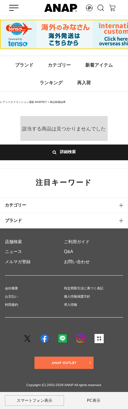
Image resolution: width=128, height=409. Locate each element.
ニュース (13, 251)
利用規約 (11, 304)
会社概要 (11, 288)
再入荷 (84, 82)
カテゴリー (59, 65)
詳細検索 (66, 152)
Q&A (68, 251)
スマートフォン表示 (34, 400)
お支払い (11, 296)
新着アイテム (99, 65)
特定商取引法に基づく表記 (83, 288)
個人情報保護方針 (77, 296)
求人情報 (70, 304)
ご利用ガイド (77, 241)
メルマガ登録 (18, 261)
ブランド (24, 65)
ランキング (51, 82)
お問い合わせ (77, 261)
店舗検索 (13, 241)
